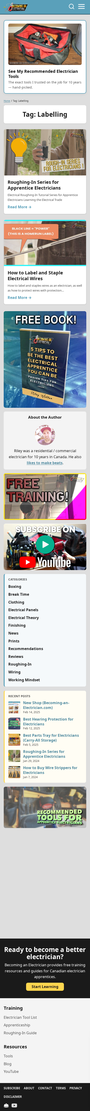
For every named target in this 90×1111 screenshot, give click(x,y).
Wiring (14, 672)
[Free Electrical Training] (6, 1105)
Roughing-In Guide (20, 1032)
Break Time (18, 594)
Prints (13, 641)
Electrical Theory (23, 617)
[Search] (71, 6)
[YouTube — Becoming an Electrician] (14, 1105)
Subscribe (12, 1088)
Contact (45, 1088)
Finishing (17, 625)
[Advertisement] (45, 886)
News (13, 633)
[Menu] (81, 6)
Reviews (15, 656)
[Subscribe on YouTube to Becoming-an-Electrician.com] (45, 547)
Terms (61, 1088)
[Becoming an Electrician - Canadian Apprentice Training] (16, 7)
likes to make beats (45, 462)
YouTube (11, 1071)
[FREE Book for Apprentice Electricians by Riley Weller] (45, 359)
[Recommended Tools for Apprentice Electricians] (45, 807)
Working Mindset (24, 679)
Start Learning (45, 986)
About (29, 1088)
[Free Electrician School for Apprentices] (45, 496)
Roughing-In (20, 664)
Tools (8, 1056)
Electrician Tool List (20, 1017)
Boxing (14, 586)
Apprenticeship (17, 1025)
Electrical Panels (23, 609)
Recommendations (25, 648)
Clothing (16, 602)
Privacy (75, 1088)
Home (7, 100)
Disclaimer (13, 1097)
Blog (8, 1063)
